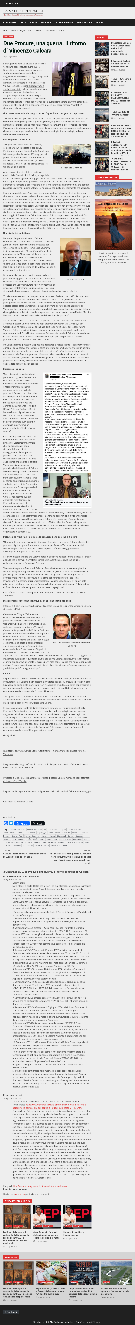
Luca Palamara (19, 839)
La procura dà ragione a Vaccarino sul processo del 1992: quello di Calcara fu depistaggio (47, 791)
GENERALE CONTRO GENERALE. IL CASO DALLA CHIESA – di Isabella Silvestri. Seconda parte (102, 131)
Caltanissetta (53, 829)
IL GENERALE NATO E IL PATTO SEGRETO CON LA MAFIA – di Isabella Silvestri (102, 98)
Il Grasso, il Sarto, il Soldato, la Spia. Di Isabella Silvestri (102, 65)
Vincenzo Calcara (42, 845)
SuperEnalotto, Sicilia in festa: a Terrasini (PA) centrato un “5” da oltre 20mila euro (51, 1273)
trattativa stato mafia (12, 845)
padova (28, 842)
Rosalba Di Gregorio (75, 842)
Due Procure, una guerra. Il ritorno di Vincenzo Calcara (40, 1186)
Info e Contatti (11, 1312)
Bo (45, 829)
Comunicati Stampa (46, 1282)
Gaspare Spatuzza (31, 836)
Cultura (23, 22)
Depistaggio (42, 833)
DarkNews (81, 1322)
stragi (87, 842)
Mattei (86, 839)
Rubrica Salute (9, 22)
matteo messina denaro (13, 842)
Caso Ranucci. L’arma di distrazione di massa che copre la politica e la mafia (47, 1217)
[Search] (128, 22)
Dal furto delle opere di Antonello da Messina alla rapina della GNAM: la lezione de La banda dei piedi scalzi (17, 1217)
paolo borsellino (49, 842)
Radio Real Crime (84, 22)
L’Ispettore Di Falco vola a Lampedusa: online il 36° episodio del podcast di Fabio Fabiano (102, 49)
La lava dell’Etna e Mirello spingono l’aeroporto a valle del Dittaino (116, 1273)
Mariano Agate (65, 839)
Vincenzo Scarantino (59, 845)
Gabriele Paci (16, 836)
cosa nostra (30, 833)
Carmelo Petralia (74, 829)
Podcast (99, 22)
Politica (33, 22)
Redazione (8, 1095)
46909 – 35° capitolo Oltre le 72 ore (102, 82)
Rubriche (45, 22)
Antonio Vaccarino (34, 829)
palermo (37, 842)
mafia (29, 839)
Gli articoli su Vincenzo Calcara (18, 801)
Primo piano (8, 37)
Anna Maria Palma (17, 829)
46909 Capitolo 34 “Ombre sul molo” (102, 115)
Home (6, 30)
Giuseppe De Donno (65, 836)
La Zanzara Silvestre (64, 22)
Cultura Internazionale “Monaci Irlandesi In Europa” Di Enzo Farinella (24, 853)
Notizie (8, 1226)
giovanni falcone (48, 836)
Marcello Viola (51, 839)
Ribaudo (61, 842)
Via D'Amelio (28, 845)
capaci (63, 829)
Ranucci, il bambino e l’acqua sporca (77, 1217)
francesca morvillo (62, 833)
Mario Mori (77, 839)
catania (20, 833)
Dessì (51, 833)
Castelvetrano (9, 833)
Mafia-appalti (38, 839)
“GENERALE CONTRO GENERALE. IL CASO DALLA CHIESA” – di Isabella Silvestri (102, 164)
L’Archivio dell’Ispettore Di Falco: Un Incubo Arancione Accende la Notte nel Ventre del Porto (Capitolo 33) (102, 148)
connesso (20, 1194)
